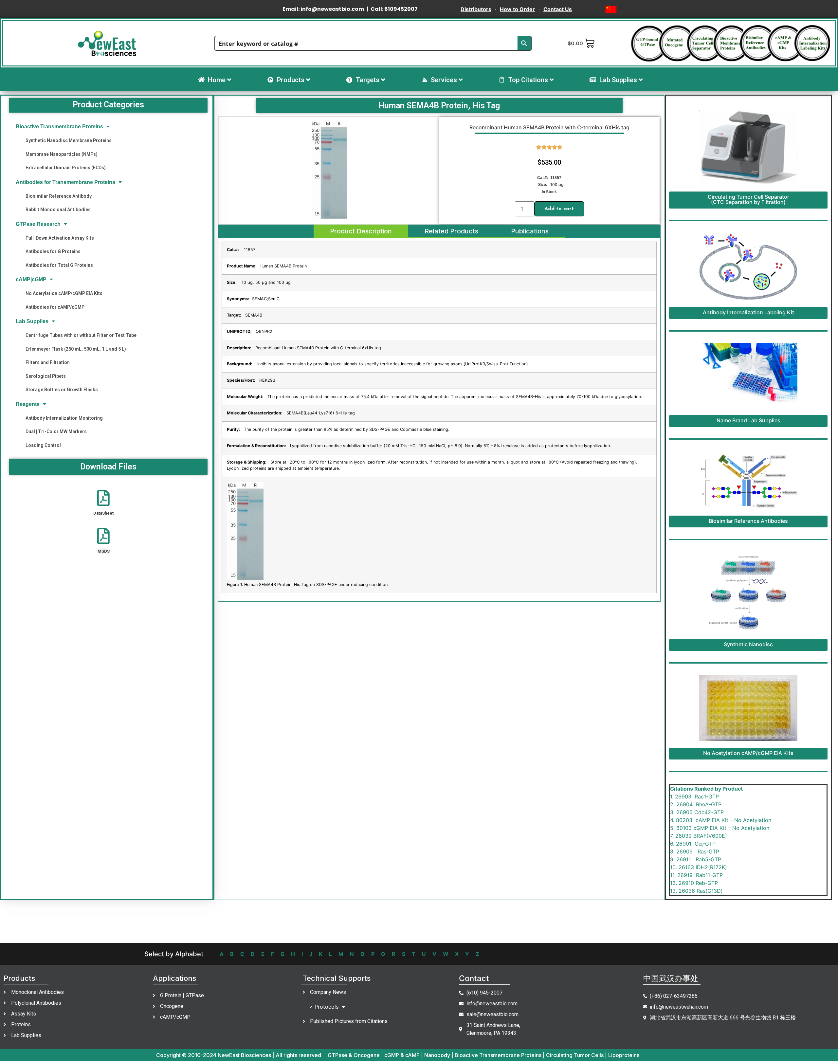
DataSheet (103, 513)
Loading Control (43, 445)
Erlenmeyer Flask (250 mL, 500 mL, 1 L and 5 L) (76, 349)
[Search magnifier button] (524, 43)
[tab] (361, 231)
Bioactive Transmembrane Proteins (59, 126)
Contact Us (557, 9)
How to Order (517, 9)
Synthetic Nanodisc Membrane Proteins (69, 140)
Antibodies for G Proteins (53, 251)
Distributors (476, 9)
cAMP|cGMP (31, 279)
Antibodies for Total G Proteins (59, 265)
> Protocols (323, 1006)
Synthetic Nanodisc (748, 644)
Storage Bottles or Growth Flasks (62, 389)
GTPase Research (38, 224)
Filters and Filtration (48, 362)
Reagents (28, 404)
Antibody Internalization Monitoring (64, 418)
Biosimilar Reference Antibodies (748, 521)
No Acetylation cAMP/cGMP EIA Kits (64, 293)
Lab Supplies (32, 321)
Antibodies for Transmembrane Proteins (65, 182)
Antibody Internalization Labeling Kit (748, 312)
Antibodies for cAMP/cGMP (55, 307)
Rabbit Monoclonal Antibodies (58, 209)
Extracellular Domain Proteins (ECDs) (66, 167)
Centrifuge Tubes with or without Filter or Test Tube (81, 335)
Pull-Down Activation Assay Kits (60, 238)
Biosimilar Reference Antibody (59, 196)
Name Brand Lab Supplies (748, 420)
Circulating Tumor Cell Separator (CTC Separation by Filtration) (748, 199)
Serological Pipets (46, 376)
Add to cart (559, 208)
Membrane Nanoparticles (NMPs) (62, 154)
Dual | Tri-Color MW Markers (56, 431)
